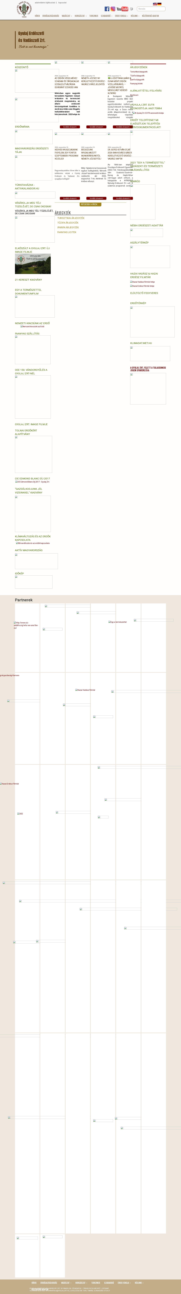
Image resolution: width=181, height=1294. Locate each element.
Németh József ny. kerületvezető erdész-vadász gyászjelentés (93, 81)
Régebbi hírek (89, 204)
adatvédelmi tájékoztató (45, 3)
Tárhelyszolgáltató (91, 1288)
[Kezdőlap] (24, 9)
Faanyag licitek (66, 232)
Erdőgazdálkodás (50, 15)
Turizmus (93, 15)
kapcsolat (62, 3)
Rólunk (134, 15)
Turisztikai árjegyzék (70, 218)
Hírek (37, 15)
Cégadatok (76, 1288)
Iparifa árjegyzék (68, 227)
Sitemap (105, 1288)
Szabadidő (106, 15)
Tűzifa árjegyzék (67, 222)
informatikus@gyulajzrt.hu (57, 1291)
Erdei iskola (121, 15)
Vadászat (66, 15)
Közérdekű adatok (150, 15)
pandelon (67, 1288)
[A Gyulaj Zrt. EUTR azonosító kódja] (148, 113)
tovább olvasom (70, 127)
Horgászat (80, 15)
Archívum (134, 95)
